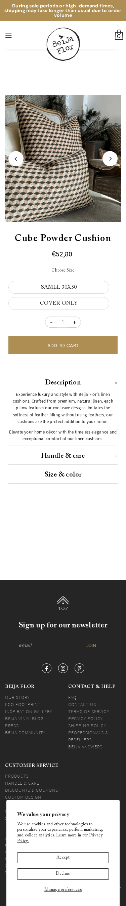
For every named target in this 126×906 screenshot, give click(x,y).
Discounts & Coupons (31, 790)
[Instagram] (63, 668)
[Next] (110, 158)
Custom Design (23, 797)
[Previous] (16, 158)
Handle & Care (22, 783)
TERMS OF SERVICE (88, 711)
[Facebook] (46, 668)
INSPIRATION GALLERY (28, 711)
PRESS (12, 726)
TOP (63, 609)
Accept (63, 858)
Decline (63, 874)
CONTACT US (82, 704)
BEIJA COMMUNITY (25, 733)
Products (17, 776)
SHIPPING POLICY (87, 726)
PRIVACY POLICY (85, 718)
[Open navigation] (17, 35)
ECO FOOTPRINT (23, 704)
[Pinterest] (79, 668)
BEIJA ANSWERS (85, 747)
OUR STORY (17, 697)
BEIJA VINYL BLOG (24, 718)
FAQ (72, 697)
